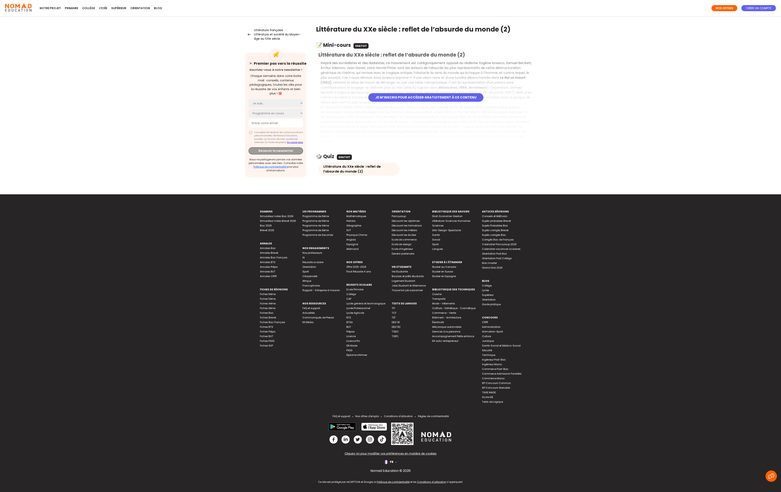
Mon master (489, 263)
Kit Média (308, 322)
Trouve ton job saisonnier (407, 290)
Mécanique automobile (446, 327)
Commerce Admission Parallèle (501, 373)
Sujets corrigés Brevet (495, 230)
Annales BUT (267, 271)
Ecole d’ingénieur (402, 249)
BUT (348, 327)
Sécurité (487, 350)
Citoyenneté (309, 276)
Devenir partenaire (403, 253)
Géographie (353, 225)
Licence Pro (353, 341)
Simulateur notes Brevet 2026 (278, 221)
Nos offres (724, 8)
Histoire (350, 221)
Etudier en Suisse (442, 271)
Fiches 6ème (268, 294)
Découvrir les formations (407, 225)
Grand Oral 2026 (492, 267)
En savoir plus (295, 142)
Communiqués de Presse (318, 317)
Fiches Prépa (267, 331)
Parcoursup (399, 216)
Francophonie (311, 285)
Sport (305, 271)
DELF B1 (396, 322)
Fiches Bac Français (272, 322)
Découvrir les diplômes (406, 221)
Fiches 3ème (267, 308)
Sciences (438, 225)
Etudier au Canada (444, 267)
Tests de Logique (492, 401)
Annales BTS (267, 262)
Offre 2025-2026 (356, 267)
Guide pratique (491, 304)
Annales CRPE (268, 276)
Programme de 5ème (315, 221)
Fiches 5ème (268, 299)
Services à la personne (446, 331)
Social (436, 239)
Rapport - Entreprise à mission (321, 290)
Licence (351, 336)
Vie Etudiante (400, 271)
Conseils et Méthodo (494, 216)
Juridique (488, 341)
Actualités (308, 313)
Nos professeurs (312, 253)
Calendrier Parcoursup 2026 (499, 244)
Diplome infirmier (356, 355)
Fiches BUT (266, 336)
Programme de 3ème (315, 230)
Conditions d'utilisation (398, 416)
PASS (349, 350)
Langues (437, 249)
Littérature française (268, 30)
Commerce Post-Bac (495, 369)
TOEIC (395, 331)
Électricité (438, 322)
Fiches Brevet (268, 317)
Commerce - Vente (444, 313)
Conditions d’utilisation (431, 482)
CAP (348, 299)
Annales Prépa (269, 267)
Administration (491, 327)
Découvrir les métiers (404, 230)
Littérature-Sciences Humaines (451, 221)
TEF (394, 317)
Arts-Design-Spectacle (446, 230)
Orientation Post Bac (494, 253)
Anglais (351, 239)
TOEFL (395, 336)
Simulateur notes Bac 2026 (276, 216)
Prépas (350, 331)
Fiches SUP (266, 345)
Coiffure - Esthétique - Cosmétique (454, 308)
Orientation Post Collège (497, 258)
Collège (88, 8)
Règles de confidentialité (433, 416)
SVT (348, 230)
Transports (439, 299)
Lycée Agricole (355, 313)
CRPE (485, 322)
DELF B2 (396, 327)
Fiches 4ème (268, 303)
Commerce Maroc (493, 378)
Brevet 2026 (267, 230)
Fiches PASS (267, 341)
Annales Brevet (269, 253)
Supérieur (118, 8)
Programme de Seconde (317, 235)
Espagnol (352, 244)
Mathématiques (356, 216)
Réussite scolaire (312, 262)
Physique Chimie (356, 235)
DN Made (351, 345)
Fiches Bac (267, 313)
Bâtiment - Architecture (446, 317)
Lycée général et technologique (365, 303)
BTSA (349, 322)
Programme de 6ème (315, 216)
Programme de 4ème (315, 225)
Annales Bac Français (273, 257)
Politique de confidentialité (269, 166)
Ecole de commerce (404, 239)
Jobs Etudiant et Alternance (409, 285)
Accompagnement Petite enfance (453, 336)
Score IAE (487, 397)
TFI (393, 308)
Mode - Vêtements (443, 303)
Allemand (352, 249)
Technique (488, 355)
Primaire (71, 8)
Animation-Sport (492, 331)
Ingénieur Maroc (492, 364)
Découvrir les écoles (404, 235)
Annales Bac (268, 248)
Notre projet (50, 8)
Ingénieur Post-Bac (494, 359)
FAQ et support (311, 308)
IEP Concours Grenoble (496, 387)
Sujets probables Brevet (496, 221)
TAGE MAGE (489, 392)
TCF (394, 313)
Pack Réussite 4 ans (358, 271)
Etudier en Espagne (444, 276)
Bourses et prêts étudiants (408, 276)
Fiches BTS (266, 327)
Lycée (103, 8)
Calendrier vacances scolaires (501, 249)
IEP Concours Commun (496, 383)
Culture (486, 336)
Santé (436, 235)
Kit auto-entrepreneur (445, 341)
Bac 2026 (266, 225)
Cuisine (437, 294)
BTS (348, 317)
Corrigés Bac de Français (498, 239)
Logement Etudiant (403, 281)
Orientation (140, 8)
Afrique (306, 281)
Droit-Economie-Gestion (447, 216)
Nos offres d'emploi (367, 416)
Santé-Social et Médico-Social (501, 345)
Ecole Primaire (354, 289)
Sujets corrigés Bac (494, 235)
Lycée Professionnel (358, 308)
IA (303, 257)
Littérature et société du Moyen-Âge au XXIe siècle (277, 36)
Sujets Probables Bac (495, 225)
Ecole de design (401, 244)
